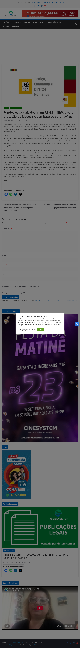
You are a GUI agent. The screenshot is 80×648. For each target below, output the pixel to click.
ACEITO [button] (40, 329)
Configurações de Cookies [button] (27, 329)
